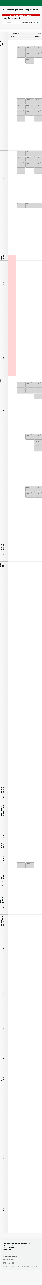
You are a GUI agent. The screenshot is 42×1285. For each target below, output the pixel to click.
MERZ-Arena (2, 882)
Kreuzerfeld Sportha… (2, 1079)
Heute (9, 22)
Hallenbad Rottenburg (2, 923)
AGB (13, 1266)
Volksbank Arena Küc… (2, 807)
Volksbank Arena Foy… (2, 546)
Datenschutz (19, 1266)
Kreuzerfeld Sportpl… (2, 790)
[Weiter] (37, 22)
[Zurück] (19, 22)
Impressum (6, 1266)
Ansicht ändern (6, 27)
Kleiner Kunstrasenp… (2, 876)
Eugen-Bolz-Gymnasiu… (2, 257)
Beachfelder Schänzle (2, 813)
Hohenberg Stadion (2, 844)
